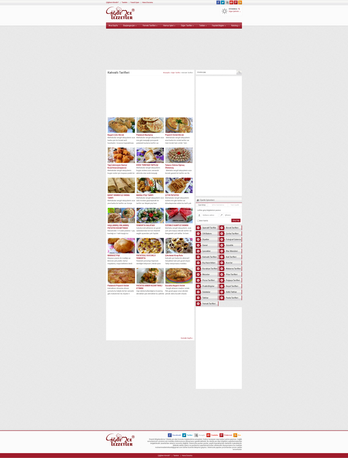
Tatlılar (202, 25)
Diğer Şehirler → (235, 11)
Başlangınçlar (129, 25)
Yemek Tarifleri (149, 25)
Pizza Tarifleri (208, 280)
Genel (205, 245)
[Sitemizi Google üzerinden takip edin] (227, 2)
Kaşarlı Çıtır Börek (116, 135)
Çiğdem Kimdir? (112, 2)
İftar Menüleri (232, 251)
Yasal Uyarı (134, 2)
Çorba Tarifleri (232, 234)
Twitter (190, 435)
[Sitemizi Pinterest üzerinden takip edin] (236, 2)
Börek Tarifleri (232, 228)
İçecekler (206, 251)
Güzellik (229, 245)
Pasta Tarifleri (232, 298)
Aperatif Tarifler (209, 228)
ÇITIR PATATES (172, 195)
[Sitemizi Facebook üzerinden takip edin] (218, 2)
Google (202, 435)
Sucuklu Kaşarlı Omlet (175, 286)
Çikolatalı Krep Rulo (174, 255)
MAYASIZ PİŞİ (114, 255)
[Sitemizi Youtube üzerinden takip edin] (231, 2)
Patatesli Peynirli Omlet (118, 286)
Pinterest (228, 435)
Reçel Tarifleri (232, 286)
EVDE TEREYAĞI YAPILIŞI (147, 165)
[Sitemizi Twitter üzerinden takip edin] (223, 2)
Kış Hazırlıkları (208, 263)
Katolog (234, 25)
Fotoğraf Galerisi (233, 239)
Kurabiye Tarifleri (210, 269)
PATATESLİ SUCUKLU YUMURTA (146, 256)
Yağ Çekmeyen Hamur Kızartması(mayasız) (117, 166)
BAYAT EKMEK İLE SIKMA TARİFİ (119, 196)
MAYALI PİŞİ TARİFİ (144, 195)
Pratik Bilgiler (208, 286)
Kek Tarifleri (231, 257)
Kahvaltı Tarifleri (209, 257)
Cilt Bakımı (207, 234)
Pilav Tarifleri (232, 274)
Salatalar (206, 292)
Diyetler (205, 239)
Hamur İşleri (168, 25)
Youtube (214, 435)
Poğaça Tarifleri (233, 280)
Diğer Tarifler (186, 25)
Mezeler (206, 274)
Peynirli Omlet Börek (174, 135)
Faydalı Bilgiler (218, 25)
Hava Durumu (147, 2)
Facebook (176, 435)
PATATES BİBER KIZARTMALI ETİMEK (149, 287)
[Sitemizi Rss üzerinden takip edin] (240, 2)
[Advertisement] (174, 49)
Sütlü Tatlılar (231, 292)
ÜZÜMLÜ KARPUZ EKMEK (176, 225)
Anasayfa (166, 73)
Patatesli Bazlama (144, 135)
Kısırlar (229, 263)
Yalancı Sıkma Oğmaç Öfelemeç (175, 166)
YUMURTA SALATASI (145, 225)
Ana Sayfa (113, 25)
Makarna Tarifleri (233, 269)
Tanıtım (124, 2)
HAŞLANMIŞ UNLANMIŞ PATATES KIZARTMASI (118, 226)
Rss (239, 435)
